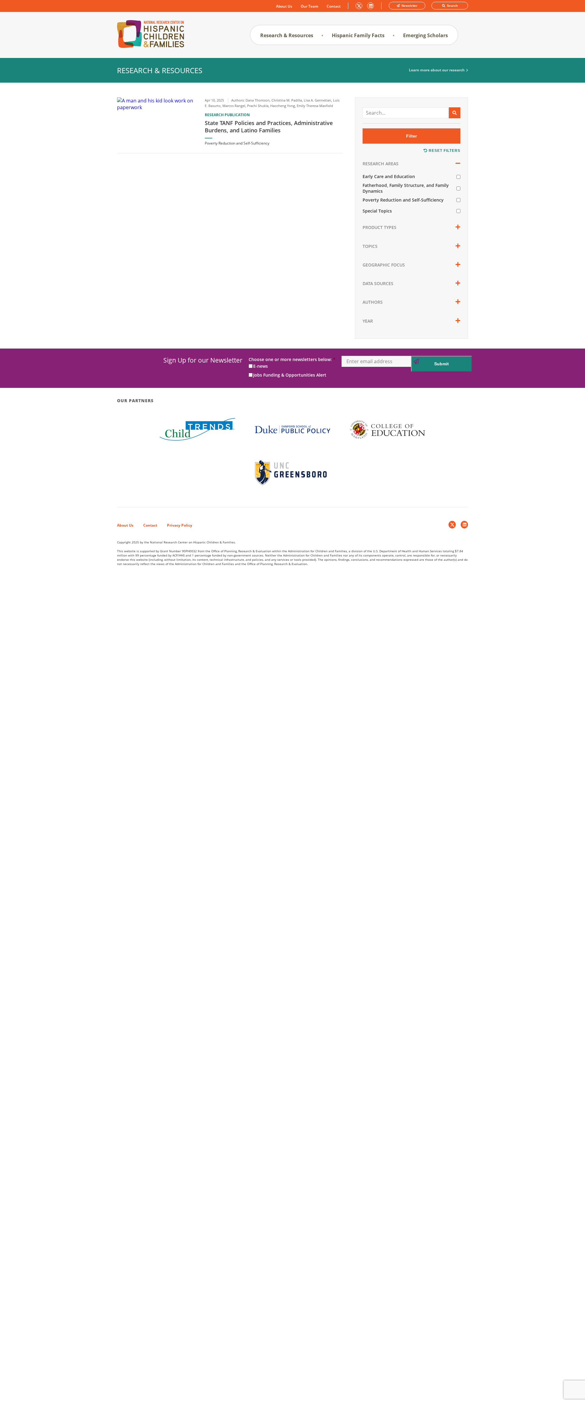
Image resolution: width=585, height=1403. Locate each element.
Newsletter (409, 5)
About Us (284, 6)
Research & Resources (286, 35)
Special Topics (377, 211)
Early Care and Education (389, 176)
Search (452, 5)
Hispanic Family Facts (358, 35)
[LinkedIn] (464, 524)
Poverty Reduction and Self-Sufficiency (403, 200)
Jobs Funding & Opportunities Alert (289, 375)
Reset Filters (443, 151)
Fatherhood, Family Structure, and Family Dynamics (406, 188)
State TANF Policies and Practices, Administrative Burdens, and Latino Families (269, 126)
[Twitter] (452, 524)
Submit (441, 363)
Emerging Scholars (425, 35)
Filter (411, 136)
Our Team (309, 6)
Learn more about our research (437, 70)
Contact (334, 6)
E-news (260, 366)
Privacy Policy (179, 525)
